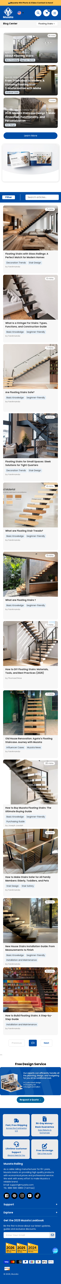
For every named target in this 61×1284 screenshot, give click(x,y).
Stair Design (35, 262)
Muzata (14, 1274)
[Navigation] (54, 13)
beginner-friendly (36, 331)
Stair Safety (28, 885)
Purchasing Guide (16, 821)
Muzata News (34, 747)
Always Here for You (16, 1155)
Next (46, 1043)
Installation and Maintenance (22, 960)
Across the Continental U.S (16, 1129)
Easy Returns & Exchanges (44, 1131)
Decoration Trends (16, 262)
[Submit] (52, 1235)
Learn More (30, 135)
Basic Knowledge (15, 331)
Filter (8, 197)
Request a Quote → (30, 1099)
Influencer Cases (15, 747)
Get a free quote (44, 1153)
